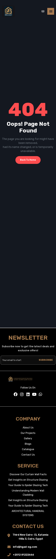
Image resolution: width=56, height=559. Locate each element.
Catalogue (28, 449)
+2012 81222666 (23, 554)
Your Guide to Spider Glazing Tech (28, 485)
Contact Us (28, 454)
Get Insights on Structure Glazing (28, 479)
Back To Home (28, 160)
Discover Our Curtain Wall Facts (28, 474)
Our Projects (28, 433)
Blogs (28, 443)
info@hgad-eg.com (25, 546)
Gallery (28, 438)
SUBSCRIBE (46, 360)
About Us (28, 427)
